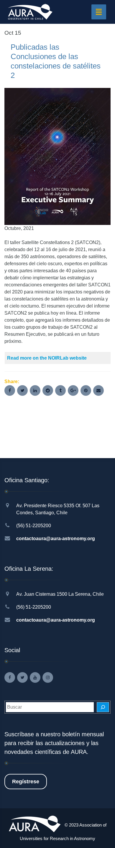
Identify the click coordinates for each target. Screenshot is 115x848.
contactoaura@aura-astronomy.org (55, 538)
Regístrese (25, 781)
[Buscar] (103, 707)
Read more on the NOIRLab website (47, 357)
